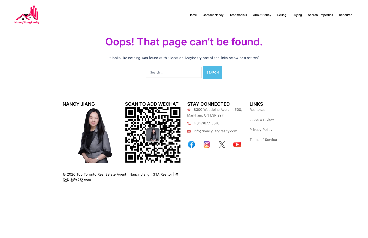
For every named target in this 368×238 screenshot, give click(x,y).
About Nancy (262, 15)
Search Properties (320, 15)
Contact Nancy (213, 15)
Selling (281, 15)
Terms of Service (263, 139)
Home (193, 15)
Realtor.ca (258, 109)
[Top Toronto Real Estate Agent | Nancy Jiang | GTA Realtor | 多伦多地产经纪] (27, 14)
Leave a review (262, 119)
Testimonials (238, 15)
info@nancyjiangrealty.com (215, 131)
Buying (297, 15)
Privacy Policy (261, 129)
